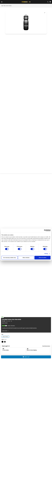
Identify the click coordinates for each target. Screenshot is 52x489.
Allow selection (26, 257)
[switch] (19, 249)
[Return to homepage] (2, 5)
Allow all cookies (42, 257)
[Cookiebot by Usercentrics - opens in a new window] (45, 230)
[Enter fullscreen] (45, 13)
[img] (4, 325)
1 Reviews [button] (9, 325)
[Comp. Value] (11, 321)
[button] (26, 22)
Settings (46, 253)
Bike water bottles (7, 5)
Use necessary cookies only (9, 257)
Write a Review (13, 325)
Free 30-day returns (46, 346)
